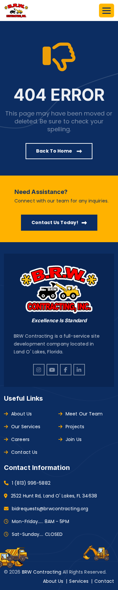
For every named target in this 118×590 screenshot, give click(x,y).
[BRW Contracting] (16, 10)
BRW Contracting (42, 572)
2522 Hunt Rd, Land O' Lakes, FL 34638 (54, 496)
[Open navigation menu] (106, 10)
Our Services (25, 426)
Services (78, 581)
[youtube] (52, 369)
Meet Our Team (84, 414)
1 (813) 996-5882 (31, 483)
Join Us (74, 439)
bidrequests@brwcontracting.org (50, 508)
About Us (21, 414)
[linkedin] (79, 369)
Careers (20, 439)
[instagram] (39, 369)
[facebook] (65, 369)
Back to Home (54, 151)
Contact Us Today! (54, 222)
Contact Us (24, 452)
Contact (104, 581)
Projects (75, 426)
